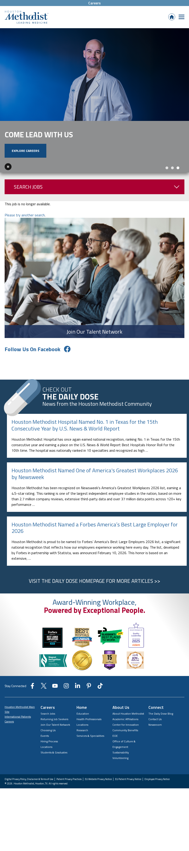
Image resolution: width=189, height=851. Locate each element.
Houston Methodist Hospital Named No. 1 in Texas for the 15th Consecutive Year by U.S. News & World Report (85, 432)
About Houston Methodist (128, 721)
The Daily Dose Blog (160, 721)
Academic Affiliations (125, 727)
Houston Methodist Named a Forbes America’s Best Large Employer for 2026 (95, 535)
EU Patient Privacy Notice (128, 786)
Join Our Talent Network (55, 732)
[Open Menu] (181, 17)
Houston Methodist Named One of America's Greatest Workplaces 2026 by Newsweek (95, 481)
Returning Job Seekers (54, 727)
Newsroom (155, 732)
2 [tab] (172, 175)
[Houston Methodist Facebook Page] (32, 695)
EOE (115, 743)
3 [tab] (178, 175)
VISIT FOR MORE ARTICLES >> (94, 589)
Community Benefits (125, 738)
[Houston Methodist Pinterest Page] (89, 695)
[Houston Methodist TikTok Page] (100, 695)
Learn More (126, 165)
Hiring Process (49, 749)
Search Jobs (28, 194)
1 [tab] (166, 175)
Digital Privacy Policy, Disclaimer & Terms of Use (29, 786)
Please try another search (25, 222)
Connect (156, 715)
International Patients (18, 724)
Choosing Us (48, 738)
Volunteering (120, 765)
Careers (94, 3)
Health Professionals (89, 727)
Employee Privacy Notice (157, 786)
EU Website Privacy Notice (98, 786)
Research (82, 738)
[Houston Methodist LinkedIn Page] (77, 695)
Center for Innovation (125, 732)
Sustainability (120, 760)
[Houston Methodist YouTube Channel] (55, 695)
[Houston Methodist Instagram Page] (66, 695)
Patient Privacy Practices (69, 786)
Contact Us (155, 727)
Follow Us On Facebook (32, 357)
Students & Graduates (54, 760)
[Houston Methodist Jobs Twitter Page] (44, 695)
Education (83, 721)
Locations (46, 754)
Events (45, 743)
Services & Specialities (90, 743)
